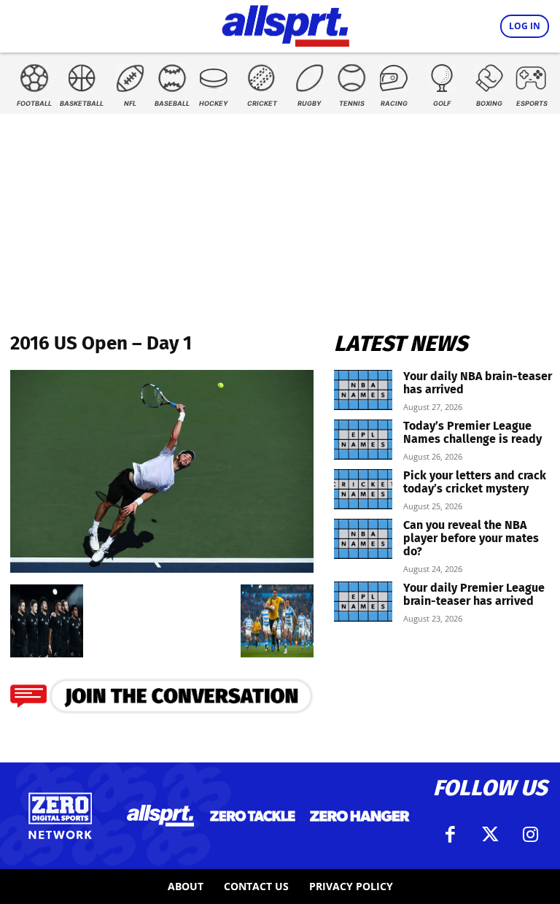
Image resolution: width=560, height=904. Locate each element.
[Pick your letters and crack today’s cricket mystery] (363, 489)
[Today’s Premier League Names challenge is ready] (363, 440)
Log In (524, 26)
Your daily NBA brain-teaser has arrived (477, 382)
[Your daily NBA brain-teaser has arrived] (363, 390)
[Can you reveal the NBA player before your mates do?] (363, 539)
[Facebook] (450, 834)
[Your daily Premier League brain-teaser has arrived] (363, 602)
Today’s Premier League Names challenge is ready (472, 432)
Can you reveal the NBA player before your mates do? (471, 538)
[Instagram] (530, 834)
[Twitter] (490, 834)
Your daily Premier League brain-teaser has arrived (474, 594)
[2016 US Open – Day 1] (162, 568)
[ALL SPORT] (285, 23)
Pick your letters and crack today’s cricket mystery (474, 481)
